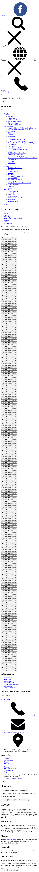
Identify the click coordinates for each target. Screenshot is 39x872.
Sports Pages (11, 199)
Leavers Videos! (12, 196)
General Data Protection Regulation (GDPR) (21, 143)
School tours (11, 163)
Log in (6, 204)
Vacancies (11, 164)
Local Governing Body (14, 148)
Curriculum (11, 146)
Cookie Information (10, 768)
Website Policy (8, 770)
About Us (7, 115)
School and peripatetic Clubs (16, 176)
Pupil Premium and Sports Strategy (18, 153)
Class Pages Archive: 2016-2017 (13, 218)
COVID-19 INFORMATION (16, 139)
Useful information (13, 184)
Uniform (10, 173)
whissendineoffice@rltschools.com (14, 732)
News (9, 138)
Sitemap (6, 767)
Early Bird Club (12, 178)
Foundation (7, 220)
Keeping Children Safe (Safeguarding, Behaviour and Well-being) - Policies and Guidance (22, 128)
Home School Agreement (15, 179)
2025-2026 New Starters (15, 168)
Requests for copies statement (16, 154)
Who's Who (11, 118)
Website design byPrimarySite (13, 778)
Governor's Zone (13, 123)
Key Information (9, 126)
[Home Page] (5, 92)
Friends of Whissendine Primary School (19, 183)
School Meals (12, 174)
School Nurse (12, 169)
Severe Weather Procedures (16, 156)
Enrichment (11, 194)
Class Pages (11, 193)
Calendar (10, 134)
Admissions (11, 131)
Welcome (10, 116)
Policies (10, 151)
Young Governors (13, 201)
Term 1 (6, 222)
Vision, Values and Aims (15, 121)
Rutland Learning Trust (14, 124)
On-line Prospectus (13, 171)
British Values (12, 144)
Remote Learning (13, 191)
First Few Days (8, 223)
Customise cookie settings (22, 800)
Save (16, 870)
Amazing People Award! (15, 198)
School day (11, 133)
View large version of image (9, 237)
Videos (10, 188)
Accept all (10, 800)
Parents (6, 166)
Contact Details (12, 119)
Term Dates (11, 136)
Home (6, 113)
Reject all (3, 800)
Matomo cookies (10, 839)
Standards (11, 161)
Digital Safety (12, 181)
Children (6, 189)
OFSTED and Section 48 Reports (17, 149)
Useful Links (11, 186)
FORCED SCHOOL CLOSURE (17, 141)
